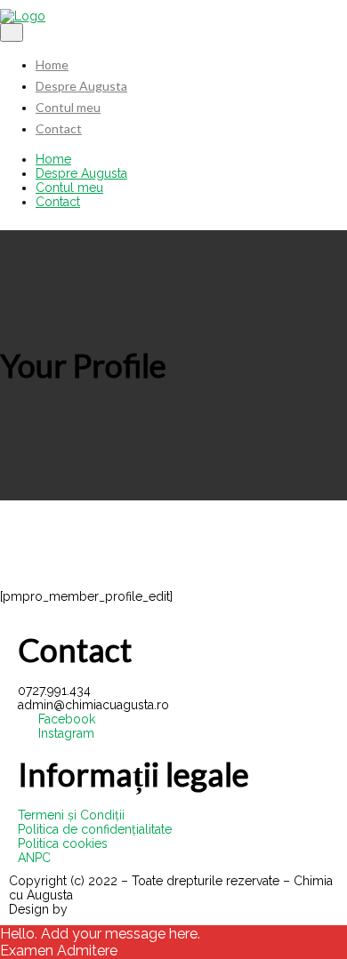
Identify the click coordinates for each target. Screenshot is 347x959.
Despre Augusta (81, 85)
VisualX (92, 909)
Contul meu (68, 107)
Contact (59, 128)
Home (52, 64)
